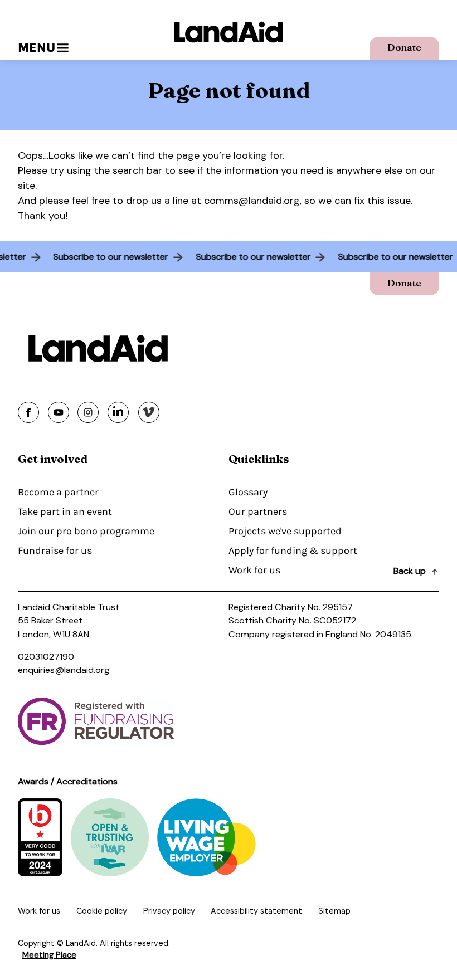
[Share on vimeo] (148, 412)
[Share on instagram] (88, 412)
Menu (36, 47)
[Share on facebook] (28, 412)
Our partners (258, 511)
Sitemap (334, 911)
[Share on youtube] (58, 412)
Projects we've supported (285, 531)
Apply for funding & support (293, 550)
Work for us (254, 570)
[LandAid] (228, 32)
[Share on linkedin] (118, 412)
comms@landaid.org (252, 200)
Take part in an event (65, 511)
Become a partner (58, 492)
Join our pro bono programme (86, 531)
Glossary (248, 492)
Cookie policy (101, 911)
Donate (404, 47)
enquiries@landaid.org (63, 670)
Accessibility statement (256, 911)
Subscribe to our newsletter (114, 256)
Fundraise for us (55, 550)
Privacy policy (169, 911)
